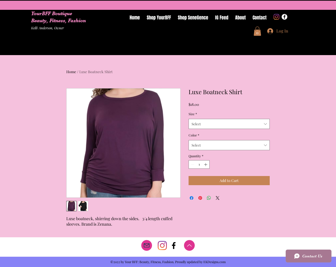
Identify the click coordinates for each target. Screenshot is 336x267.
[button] (257, 31)
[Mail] (146, 245)
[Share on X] (217, 198)
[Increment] (206, 164)
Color (194, 135)
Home (71, 71)
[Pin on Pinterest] (200, 198)
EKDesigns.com (214, 262)
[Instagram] (276, 17)
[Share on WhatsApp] (209, 198)
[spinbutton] (199, 164)
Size (193, 114)
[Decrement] (192, 164)
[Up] (189, 245)
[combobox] (229, 124)
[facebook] (173, 245)
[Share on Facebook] (191, 198)
